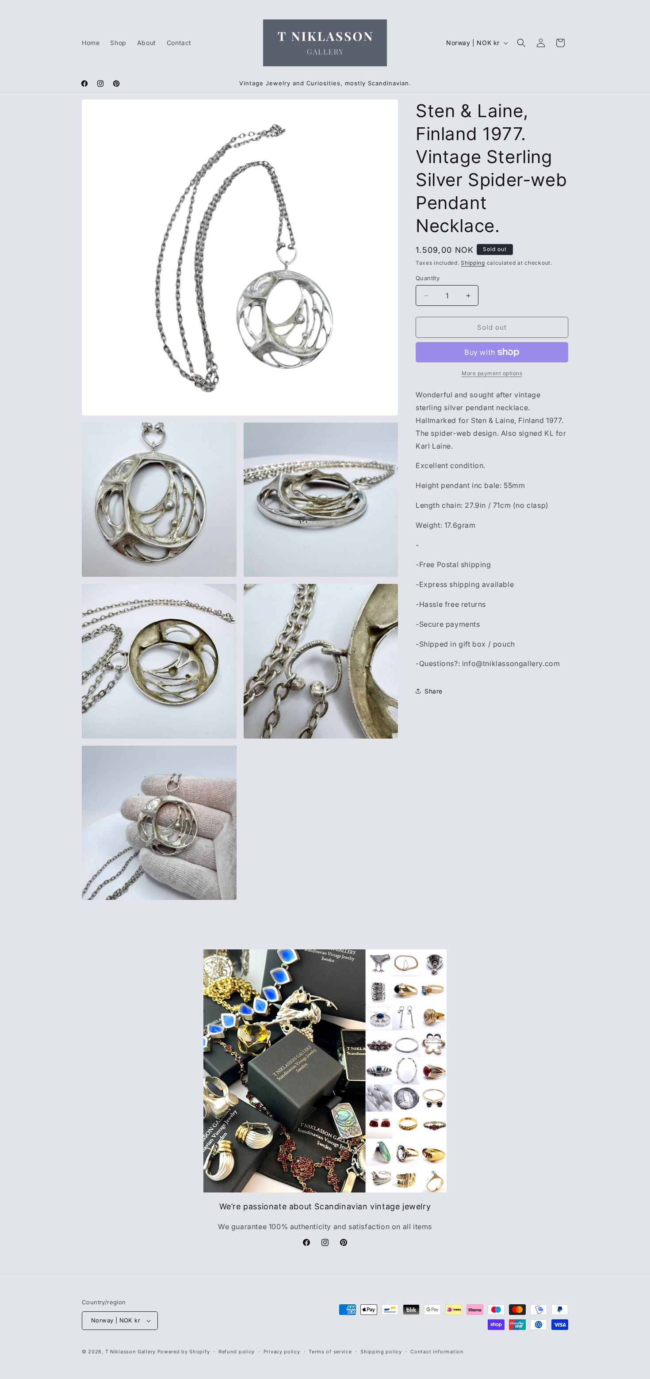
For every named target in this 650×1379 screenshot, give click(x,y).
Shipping (473, 262)
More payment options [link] (492, 373)
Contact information (436, 1352)
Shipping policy (381, 1352)
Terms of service (330, 1352)
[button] (521, 43)
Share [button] (433, 691)
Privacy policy (282, 1352)
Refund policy (236, 1352)
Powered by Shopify (183, 1352)
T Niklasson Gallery (130, 1352)
